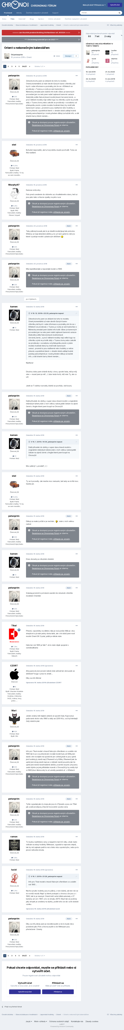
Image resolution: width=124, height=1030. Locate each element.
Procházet (8, 13)
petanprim (18, 55)
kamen (14, 306)
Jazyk (28, 1021)
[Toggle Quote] (29, 313)
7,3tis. (15, 646)
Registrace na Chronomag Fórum (45, 125)
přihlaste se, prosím (61, 131)
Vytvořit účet (115, 5)
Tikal (14, 625)
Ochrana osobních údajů (59, 1021)
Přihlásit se (58, 992)
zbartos (114, 59)
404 (15, 731)
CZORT (14, 665)
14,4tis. (15, 166)
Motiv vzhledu (40, 1021)
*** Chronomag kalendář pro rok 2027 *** (41, 39)
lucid (14, 869)
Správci (41, 19)
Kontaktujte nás (77, 1021)
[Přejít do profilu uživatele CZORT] (14, 674)
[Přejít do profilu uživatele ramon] (14, 845)
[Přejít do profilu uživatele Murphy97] (14, 193)
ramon (13, 836)
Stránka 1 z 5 (39, 66)
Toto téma (110, 13)
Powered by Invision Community (62, 1026)
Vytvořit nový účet (25, 992)
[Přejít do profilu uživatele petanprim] (7, 56)
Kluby (4, 19)
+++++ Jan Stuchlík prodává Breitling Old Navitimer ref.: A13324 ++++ (41, 32)
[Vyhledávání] (119, 13)
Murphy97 (13, 184)
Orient (29, 57)
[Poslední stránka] (29, 66)
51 (15, 328)
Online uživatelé (54, 19)
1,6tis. (15, 858)
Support (55, 13)
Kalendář (22, 19)
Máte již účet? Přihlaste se (94, 5)
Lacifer (114, 50)
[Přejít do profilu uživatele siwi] (14, 153)
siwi (14, 144)
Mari (14, 710)
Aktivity (19, 13)
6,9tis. (15, 206)
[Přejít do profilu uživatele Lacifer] (107, 52)
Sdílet (57, 56)
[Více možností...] (76, 75)
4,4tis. (15, 891)
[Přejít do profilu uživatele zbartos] (107, 61)
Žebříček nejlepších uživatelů (76, 19)
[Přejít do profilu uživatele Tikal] (14, 634)
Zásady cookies (91, 1021)
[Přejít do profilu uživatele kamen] (14, 315)
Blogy (32, 19)
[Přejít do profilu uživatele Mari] (14, 719)
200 (15, 97)
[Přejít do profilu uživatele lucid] (14, 878)
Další (24, 66)
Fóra (12, 19)
